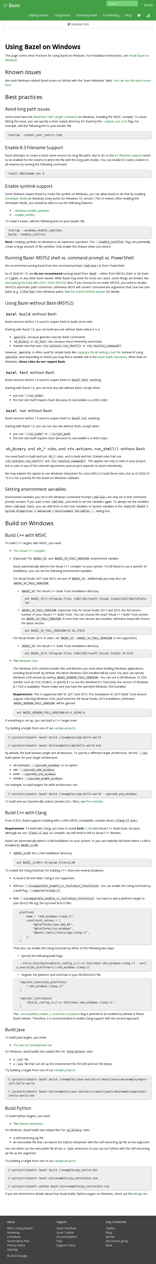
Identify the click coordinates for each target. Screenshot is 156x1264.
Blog (128, 15)
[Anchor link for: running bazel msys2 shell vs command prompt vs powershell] (136, 257)
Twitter (110, 1228)
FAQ (59, 1241)
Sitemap (12, 1249)
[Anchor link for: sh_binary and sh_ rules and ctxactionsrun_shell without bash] (147, 448)
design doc (141, 1194)
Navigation (79, 24)
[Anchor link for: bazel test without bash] (56, 372)
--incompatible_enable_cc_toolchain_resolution (49, 1014)
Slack (109, 1245)
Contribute (14, 1237)
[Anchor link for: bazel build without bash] (58, 314)
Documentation (66, 1237)
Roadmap (13, 1232)
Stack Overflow (66, 1228)
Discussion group (117, 1241)
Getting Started (38, 15)
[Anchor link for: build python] (33, 1108)
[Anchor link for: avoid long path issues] (52, 109)
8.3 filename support (128, 155)
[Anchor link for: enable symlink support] (55, 186)
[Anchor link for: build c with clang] (49, 812)
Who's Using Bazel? (20, 1228)
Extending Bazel (86, 15)
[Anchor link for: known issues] (44, 71)
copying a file (85, 352)
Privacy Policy (16, 1245)
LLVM (88, 828)
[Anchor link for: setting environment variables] (68, 489)
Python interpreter (31, 1124)
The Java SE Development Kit (32, 1045)
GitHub (148, 5)
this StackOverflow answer (87, 291)
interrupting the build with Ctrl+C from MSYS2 (35, 283)
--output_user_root (115, 121)
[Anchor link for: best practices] (45, 96)
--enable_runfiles (24, 215)
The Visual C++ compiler (29, 551)
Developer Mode (16, 198)
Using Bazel (62, 15)
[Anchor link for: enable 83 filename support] (65, 147)
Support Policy (65, 1245)
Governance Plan (18, 1241)
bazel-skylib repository (112, 357)
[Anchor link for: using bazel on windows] (83, 46)
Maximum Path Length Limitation (55, 117)
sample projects (64, 728)
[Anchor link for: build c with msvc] (49, 535)
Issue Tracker (65, 1232)
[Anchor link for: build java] (27, 1029)
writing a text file (109, 352)
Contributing (111, 15)
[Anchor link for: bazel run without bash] (54, 410)
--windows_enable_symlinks (31, 210)
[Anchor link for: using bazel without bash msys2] (76, 303)
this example (94, 801)
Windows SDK (28, 661)
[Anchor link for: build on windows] (56, 523)
